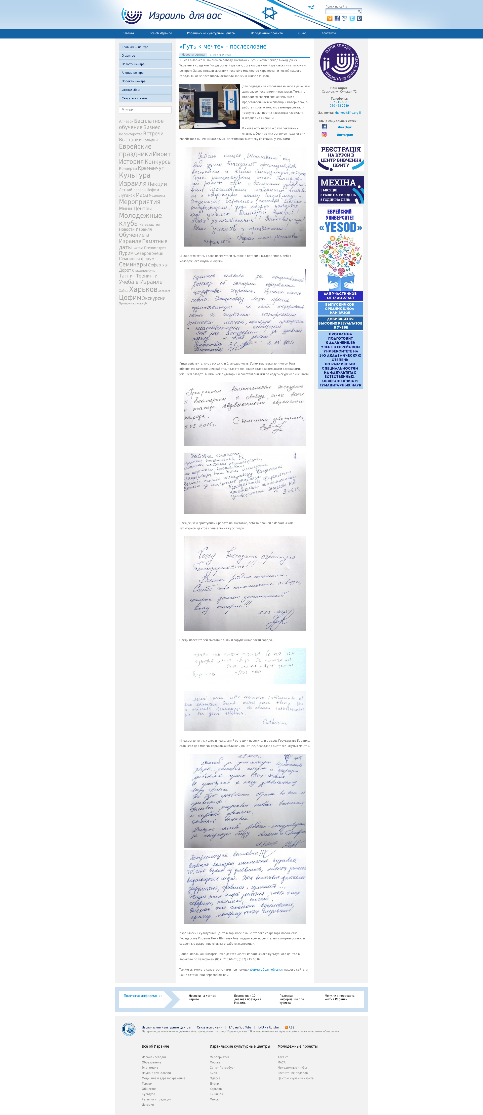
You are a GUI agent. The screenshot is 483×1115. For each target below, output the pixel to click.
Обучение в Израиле (134, 238)
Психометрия (155, 248)
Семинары (133, 264)
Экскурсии (154, 298)
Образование (151, 1062)
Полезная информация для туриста (291, 999)
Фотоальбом (131, 90)
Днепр (214, 1083)
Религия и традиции (156, 1099)
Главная (129, 33)
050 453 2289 (339, 105)
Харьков (143, 289)
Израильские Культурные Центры (166, 1027)
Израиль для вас (168, 14)
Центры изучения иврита (296, 1078)
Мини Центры (135, 209)
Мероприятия (139, 202)
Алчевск (126, 121)
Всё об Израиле (161, 33)
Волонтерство (130, 134)
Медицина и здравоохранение (163, 1078)
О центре (128, 55)
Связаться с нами (134, 98)
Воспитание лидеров (293, 1073)
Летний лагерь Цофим (139, 190)
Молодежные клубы (292, 1067)
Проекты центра (134, 81)
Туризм (147, 1083)
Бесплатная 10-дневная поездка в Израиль (247, 999)
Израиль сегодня (154, 1057)
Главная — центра (135, 47)
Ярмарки (125, 303)
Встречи (153, 133)
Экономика (150, 1067)
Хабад (123, 291)
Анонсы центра (133, 72)
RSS (291, 1027)
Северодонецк (148, 253)
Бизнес (151, 127)
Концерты (128, 168)
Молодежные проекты (267, 33)
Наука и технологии (156, 1073)
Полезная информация (143, 996)
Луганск (127, 195)
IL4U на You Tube (240, 1027)
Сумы (151, 270)
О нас (302, 33)
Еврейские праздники (135, 150)
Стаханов (140, 270)
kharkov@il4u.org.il (348, 112)
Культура (148, 1094)
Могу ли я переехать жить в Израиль (339, 997)
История (131, 161)
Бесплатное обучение (141, 124)
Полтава (138, 248)
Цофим (130, 297)
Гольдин (150, 140)
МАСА (282, 1062)
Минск (214, 1099)
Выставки (130, 140)
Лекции (157, 184)
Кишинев (216, 1094)
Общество (149, 1089)
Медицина (157, 195)
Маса (142, 195)
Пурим (126, 253)
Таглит (127, 276)
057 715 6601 (339, 102)
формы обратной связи (267, 969)
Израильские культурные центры (211, 33)
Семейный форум (136, 258)
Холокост (164, 291)
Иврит (162, 154)
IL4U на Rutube (268, 1027)
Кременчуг (151, 168)
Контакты (328, 33)
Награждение (150, 224)
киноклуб (140, 303)
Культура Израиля (134, 179)
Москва (215, 1062)
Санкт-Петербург (222, 1067)
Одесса (215, 1078)
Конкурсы (158, 161)
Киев (213, 1073)
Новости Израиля (135, 229)
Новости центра (133, 64)
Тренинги (146, 276)
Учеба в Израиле (141, 282)
